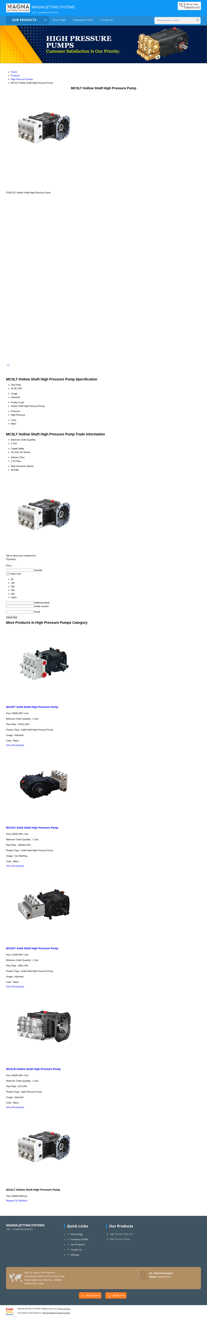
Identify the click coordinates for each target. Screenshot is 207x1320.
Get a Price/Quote (15, 745)
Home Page (59, 19)
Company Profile (83, 19)
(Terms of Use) (64, 1308)
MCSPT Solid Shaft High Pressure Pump (32, 707)
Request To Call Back (16, 1200)
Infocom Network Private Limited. (56, 1312)
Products (15, 75)
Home (14, 72)
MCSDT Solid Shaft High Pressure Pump (32, 948)
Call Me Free (118, 1295)
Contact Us (106, 19)
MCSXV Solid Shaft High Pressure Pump (32, 827)
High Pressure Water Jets (121, 1234)
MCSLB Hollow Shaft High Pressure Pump (33, 1069)
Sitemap (75, 1254)
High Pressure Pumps (22, 79)
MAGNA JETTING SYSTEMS (53, 9)
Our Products (24, 20)
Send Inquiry (92, 1295)
